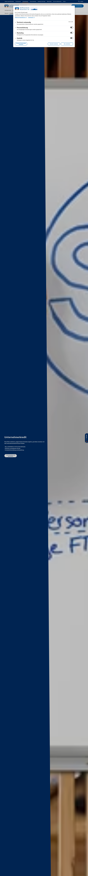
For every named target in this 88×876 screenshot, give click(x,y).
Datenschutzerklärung (20, 17)
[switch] (71, 27)
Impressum (31, 17)
